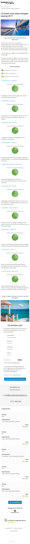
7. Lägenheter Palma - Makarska (9, 208)
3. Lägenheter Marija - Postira (9, 122)
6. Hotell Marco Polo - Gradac (8, 186)
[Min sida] (21, 3)
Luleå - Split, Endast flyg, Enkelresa (11, 421)
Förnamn (10, 341)
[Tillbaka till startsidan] (7, 2)
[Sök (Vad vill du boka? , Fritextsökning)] (24, 3)
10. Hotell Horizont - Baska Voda (9, 271)
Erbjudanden (6, 409)
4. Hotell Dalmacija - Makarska (9, 142)
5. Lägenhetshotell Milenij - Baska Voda (11, 164)
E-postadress (11, 335)
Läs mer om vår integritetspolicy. (12, 375)
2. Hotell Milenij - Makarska (8, 101)
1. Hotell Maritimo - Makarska (9, 80)
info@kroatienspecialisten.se (16, 395)
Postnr (9, 353)
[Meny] (27, 3)
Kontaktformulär (15, 389)
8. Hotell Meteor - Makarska (8, 229)
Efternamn (10, 347)
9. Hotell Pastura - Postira (7, 249)
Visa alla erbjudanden (15, 502)
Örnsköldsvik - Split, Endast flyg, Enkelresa (13, 456)
